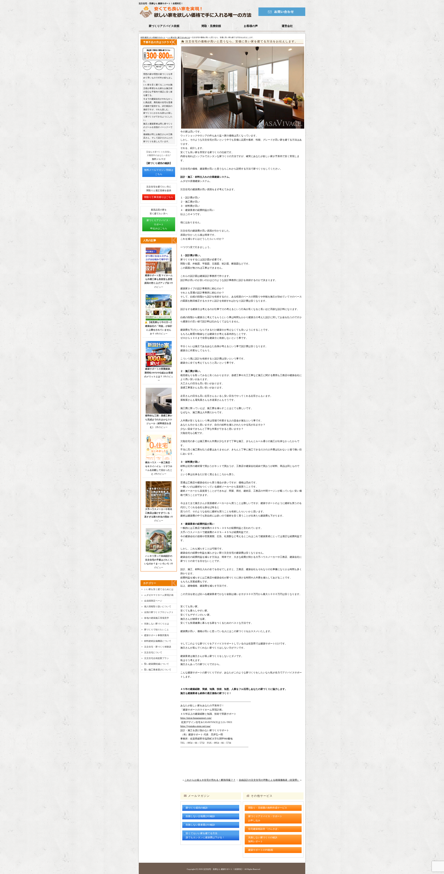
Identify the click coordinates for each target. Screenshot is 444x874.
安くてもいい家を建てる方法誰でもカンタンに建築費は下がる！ (205, 835)
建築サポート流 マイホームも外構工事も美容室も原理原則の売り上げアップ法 (158, 279)
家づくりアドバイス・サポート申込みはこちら (159, 224)
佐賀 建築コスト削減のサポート (152, 37)
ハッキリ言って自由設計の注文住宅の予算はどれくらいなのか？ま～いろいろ (158, 560)
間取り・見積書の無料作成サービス (267, 807)
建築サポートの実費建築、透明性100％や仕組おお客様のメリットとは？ (158, 373)
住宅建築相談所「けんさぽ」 (264, 829)
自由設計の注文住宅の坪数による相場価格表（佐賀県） (269, 780)
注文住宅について (153, 652)
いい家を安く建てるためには (178, 37)
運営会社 (287, 25)
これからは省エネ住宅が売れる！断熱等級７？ (210, 780)
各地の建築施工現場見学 (156, 618)
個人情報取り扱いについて (157, 606)
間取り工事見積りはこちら (158, 197)
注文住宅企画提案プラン (156, 658)
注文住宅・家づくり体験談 (157, 646)
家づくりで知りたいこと (156, 629)
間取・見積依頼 (211, 25)
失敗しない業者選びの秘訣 (200, 824)
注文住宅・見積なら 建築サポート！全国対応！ (223, 869)
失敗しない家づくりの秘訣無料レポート (262, 839)
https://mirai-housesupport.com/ (196, 718)
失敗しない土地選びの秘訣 (200, 816)
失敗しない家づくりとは (156, 623)
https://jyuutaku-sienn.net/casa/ (195, 726)
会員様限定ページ (153, 600)
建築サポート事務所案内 (156, 635)
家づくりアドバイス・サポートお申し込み (265, 818)
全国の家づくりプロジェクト (158, 612)
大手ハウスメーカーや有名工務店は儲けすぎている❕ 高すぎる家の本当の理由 (158, 513)
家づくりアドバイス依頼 (164, 25)
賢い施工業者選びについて (157, 669)
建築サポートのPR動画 (260, 850)
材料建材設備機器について (157, 641)
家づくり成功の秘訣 (197, 807)
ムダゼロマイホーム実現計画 (158, 595)
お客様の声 (251, 25)
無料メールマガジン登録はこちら (158, 172)
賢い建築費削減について (156, 664)
